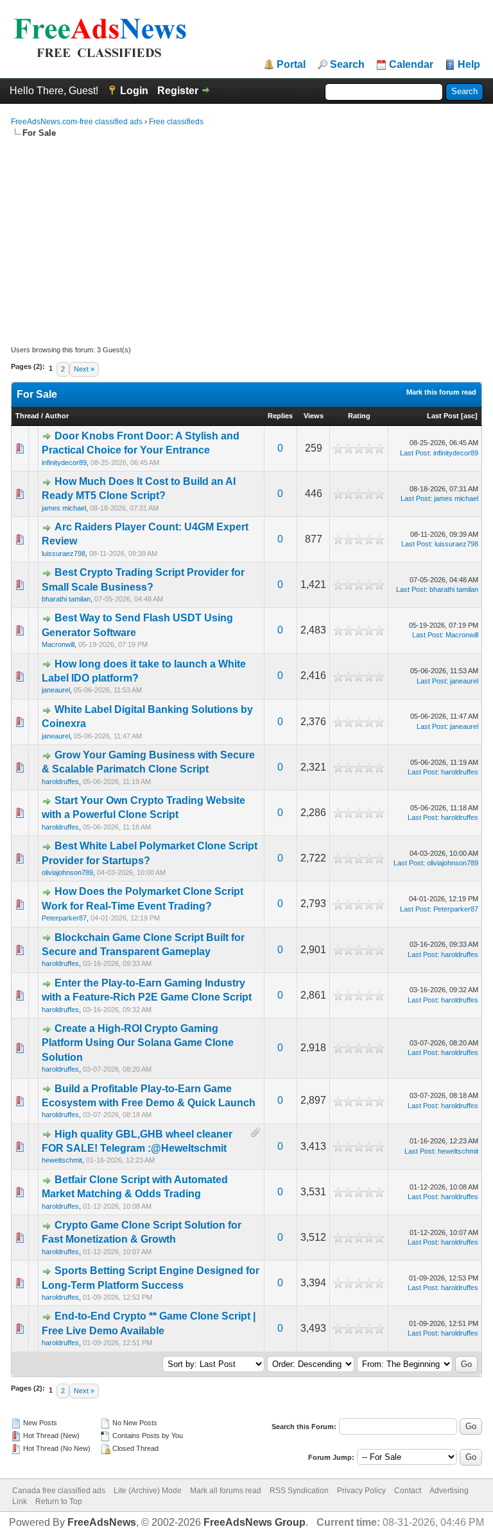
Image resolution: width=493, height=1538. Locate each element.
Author (57, 416)
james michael (64, 508)
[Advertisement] (247, 235)
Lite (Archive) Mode (148, 1490)
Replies (280, 416)
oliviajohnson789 (67, 872)
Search (347, 65)
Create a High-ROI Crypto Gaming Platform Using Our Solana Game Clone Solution (138, 1043)
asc (469, 416)
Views (314, 416)
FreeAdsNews (101, 1522)
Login (134, 90)
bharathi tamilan (66, 599)
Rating (359, 416)
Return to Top (58, 1501)
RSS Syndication (299, 1490)
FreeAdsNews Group (254, 1522)
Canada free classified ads (58, 1490)
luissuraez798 (63, 553)
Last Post (443, 416)
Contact (407, 1490)
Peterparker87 (64, 918)
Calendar (411, 65)
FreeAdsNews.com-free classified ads (77, 121)
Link (19, 1501)
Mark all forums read (225, 1490)
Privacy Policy (361, 1490)
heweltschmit (62, 1160)
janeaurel (56, 690)
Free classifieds (176, 121)
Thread (27, 416)
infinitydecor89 (64, 462)
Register (177, 90)
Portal (291, 65)
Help (469, 65)
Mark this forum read (441, 392)
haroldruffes (60, 781)
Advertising (449, 1490)
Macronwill (58, 644)
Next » (84, 369)
